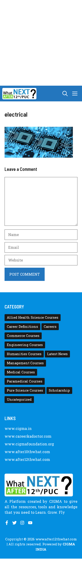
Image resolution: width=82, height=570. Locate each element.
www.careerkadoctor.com (28, 436)
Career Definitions (22, 326)
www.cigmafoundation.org (29, 444)
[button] (65, 94)
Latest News (57, 354)
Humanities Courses (24, 354)
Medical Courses (21, 372)
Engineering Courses (25, 345)
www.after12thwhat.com (27, 459)
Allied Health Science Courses (32, 317)
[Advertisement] (41, 43)
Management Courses (25, 363)
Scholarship (59, 390)
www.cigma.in (18, 428)
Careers (50, 326)
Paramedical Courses (24, 381)
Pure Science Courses (25, 390)
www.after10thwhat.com (27, 451)
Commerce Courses (23, 336)
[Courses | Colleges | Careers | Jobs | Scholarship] (19, 93)
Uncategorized (19, 399)
